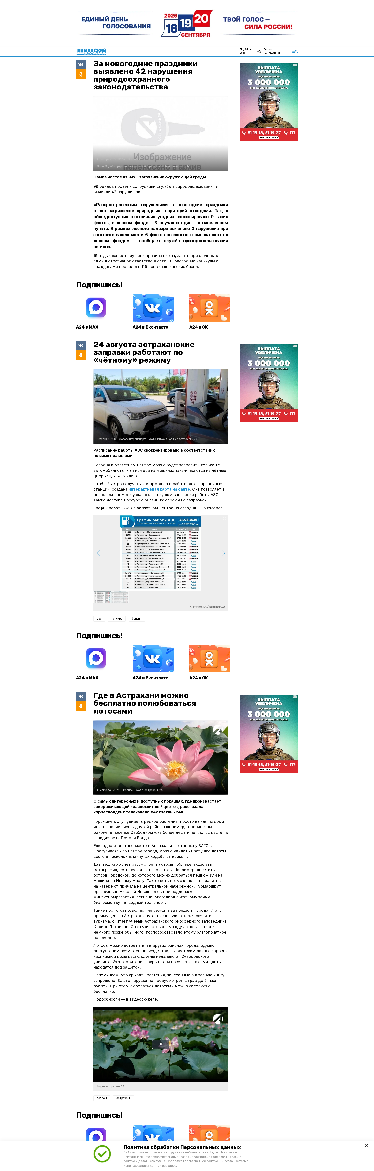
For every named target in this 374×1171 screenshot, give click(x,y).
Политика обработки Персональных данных (182, 1147)
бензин (136, 618)
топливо (116, 618)
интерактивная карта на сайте (159, 489)
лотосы (102, 1098)
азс (99, 618)
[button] (223, 553)
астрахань (123, 1098)
